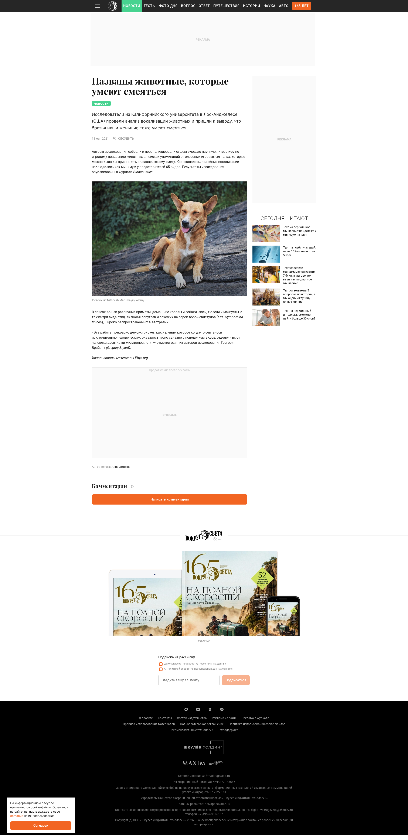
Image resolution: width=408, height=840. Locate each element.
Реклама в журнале (255, 718)
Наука (270, 6)
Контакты (165, 718)
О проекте (146, 718)
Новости (131, 6)
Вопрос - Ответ (195, 6)
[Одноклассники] (210, 709)
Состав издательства (192, 718)
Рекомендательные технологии (191, 730)
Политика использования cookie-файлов (257, 724)
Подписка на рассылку (176, 657)
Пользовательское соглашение (202, 724)
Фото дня (168, 6)
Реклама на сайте (224, 718)
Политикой (173, 668)
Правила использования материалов (149, 724)
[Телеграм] (222, 709)
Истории (251, 6)
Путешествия (226, 6)
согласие (175, 663)
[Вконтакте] (198, 709)
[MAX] (186, 709)
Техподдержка (228, 730)
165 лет (302, 6)
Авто (284, 6)
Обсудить (126, 138)
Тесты (150, 6)
